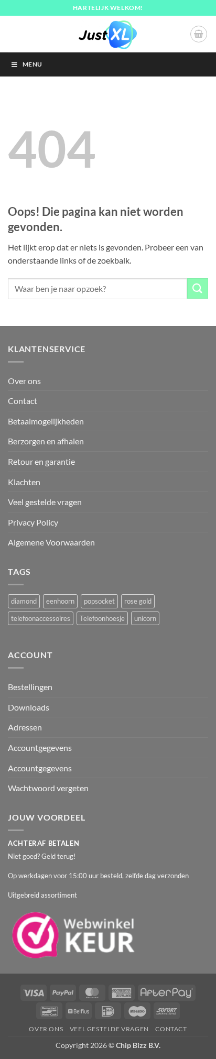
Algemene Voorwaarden (51, 542)
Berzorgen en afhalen (46, 441)
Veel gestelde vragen (45, 502)
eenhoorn (60, 601)
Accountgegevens (40, 747)
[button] (198, 34)
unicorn (145, 618)
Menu (32, 64)
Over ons (24, 381)
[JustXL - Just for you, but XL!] (108, 34)
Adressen (25, 727)
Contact (22, 401)
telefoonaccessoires (40, 618)
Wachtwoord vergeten (48, 788)
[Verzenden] (197, 288)
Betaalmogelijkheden (46, 421)
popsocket (99, 601)
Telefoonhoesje (102, 618)
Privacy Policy (33, 522)
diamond (24, 601)
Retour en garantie (41, 461)
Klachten (24, 482)
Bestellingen (30, 687)
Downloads (28, 707)
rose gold (138, 601)
